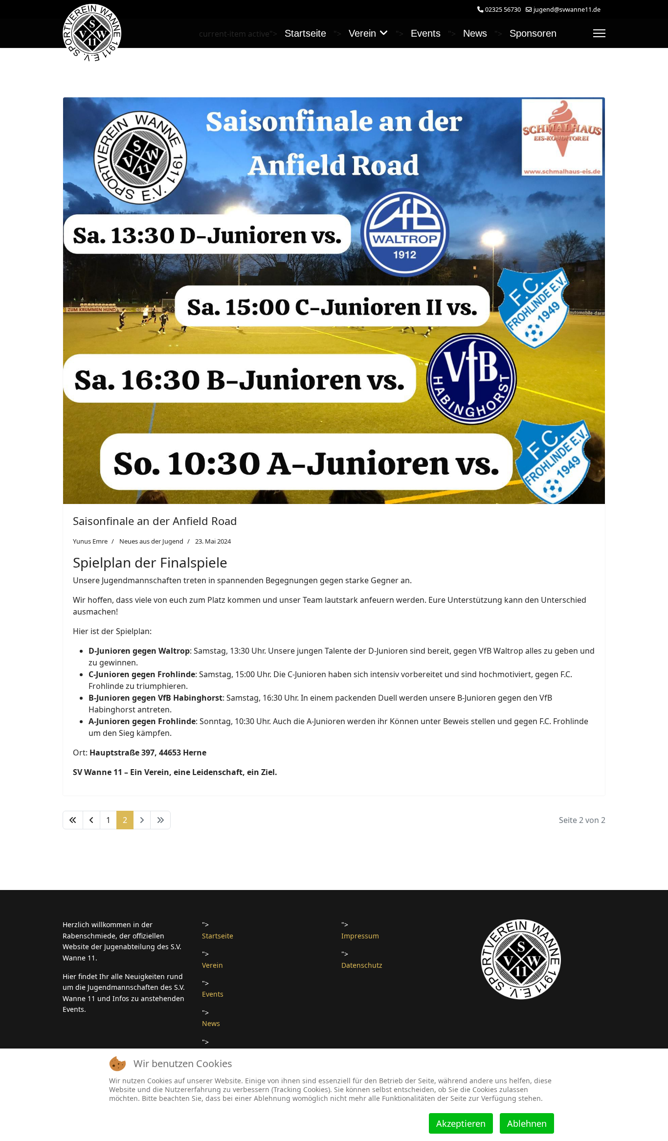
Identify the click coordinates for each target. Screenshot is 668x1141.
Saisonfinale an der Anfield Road (155, 520)
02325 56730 (503, 9)
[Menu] (599, 33)
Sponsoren (533, 33)
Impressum (360, 935)
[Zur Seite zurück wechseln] (91, 820)
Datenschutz (361, 965)
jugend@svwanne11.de (567, 9)
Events (426, 33)
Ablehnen (527, 1123)
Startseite (305, 33)
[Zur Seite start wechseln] (73, 820)
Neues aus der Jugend (151, 541)
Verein (362, 33)
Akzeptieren (461, 1123)
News (475, 33)
